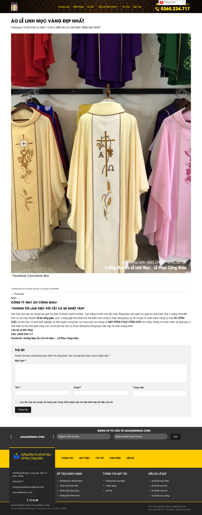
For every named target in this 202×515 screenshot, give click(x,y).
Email (77, 387)
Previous (17, 293)
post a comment (51, 289)
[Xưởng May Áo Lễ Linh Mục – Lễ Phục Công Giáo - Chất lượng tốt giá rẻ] (31, 6)
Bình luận (20, 360)
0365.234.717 (25, 334)
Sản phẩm (115, 458)
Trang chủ (64, 6)
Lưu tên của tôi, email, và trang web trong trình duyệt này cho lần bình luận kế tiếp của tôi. (66, 402)
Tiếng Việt (169, 2)
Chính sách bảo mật (69, 486)
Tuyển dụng (111, 486)
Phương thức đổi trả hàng (71, 481)
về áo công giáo (45, 318)
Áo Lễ (90, 6)
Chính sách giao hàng (69, 490)
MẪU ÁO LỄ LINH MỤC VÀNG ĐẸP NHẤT (78, 27)
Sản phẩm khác (108, 6)
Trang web (138, 387)
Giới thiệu (78, 6)
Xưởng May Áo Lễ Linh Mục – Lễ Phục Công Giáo (50, 338)
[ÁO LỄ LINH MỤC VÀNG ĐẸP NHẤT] (101, 153)
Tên (18, 387)
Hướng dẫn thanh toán (70, 495)
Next (15, 298)
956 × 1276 (46, 27)
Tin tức (126, 6)
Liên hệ (137, 6)
